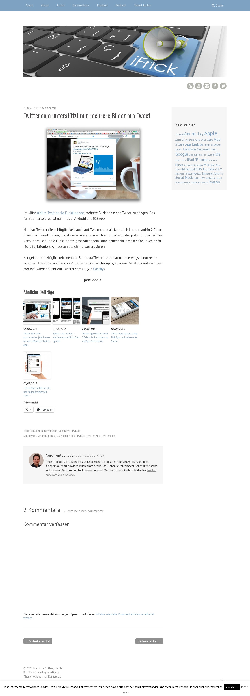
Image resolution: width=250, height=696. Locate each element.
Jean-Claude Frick (90, 455)
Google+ (51, 474)
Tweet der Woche (199, 182)
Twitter (223, 86)
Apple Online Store (184, 139)
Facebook (215, 86)
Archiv (61, 5)
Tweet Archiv (142, 5)
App (202, 134)
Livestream (198, 165)
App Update (194, 144)
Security (218, 173)
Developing (50, 431)
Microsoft (189, 169)
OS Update (205, 169)
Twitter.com (108, 435)
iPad (190, 159)
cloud (207, 144)
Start (29, 5)
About (45, 5)
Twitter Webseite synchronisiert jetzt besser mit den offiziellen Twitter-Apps (37, 339)
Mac (207, 164)
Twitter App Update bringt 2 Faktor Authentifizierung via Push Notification (95, 337)
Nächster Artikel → (149, 641)
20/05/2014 (30, 108)
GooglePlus (195, 154)
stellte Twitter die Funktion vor (60, 212)
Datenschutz (81, 5)
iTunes (179, 165)
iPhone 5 (212, 160)
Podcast (121, 5)
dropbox (216, 144)
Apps (210, 139)
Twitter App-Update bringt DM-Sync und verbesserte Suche (124, 337)
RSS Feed (190, 86)
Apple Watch (200, 140)
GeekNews (64, 431)
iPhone (201, 159)
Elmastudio (54, 676)
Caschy (98, 268)
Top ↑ (223, 680)
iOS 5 (178, 160)
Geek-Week (203, 149)
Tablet (197, 178)
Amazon (179, 134)
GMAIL (214, 149)
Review (197, 173)
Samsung (207, 173)
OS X (218, 169)
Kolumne (188, 165)
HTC (204, 155)
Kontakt (102, 5)
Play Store (179, 173)
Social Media (68, 435)
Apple (210, 133)
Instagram (206, 86)
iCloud (210, 154)
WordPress (53, 672)
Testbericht (210, 178)
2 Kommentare (48, 108)
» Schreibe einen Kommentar (83, 511)
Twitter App (93, 435)
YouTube (198, 86)
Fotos (51, 435)
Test (202, 177)
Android (42, 435)
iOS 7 (183, 160)
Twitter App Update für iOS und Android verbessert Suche (36, 392)
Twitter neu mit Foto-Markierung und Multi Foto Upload (66, 337)
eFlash (178, 149)
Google (181, 154)
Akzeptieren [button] (232, 687)
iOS (58, 435)
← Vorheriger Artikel (38, 641)
